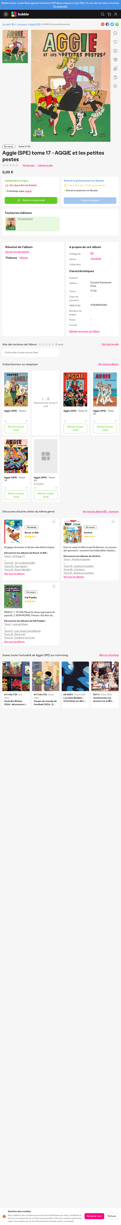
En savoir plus (60, 6)
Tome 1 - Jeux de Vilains (16, 624)
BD (13, 24)
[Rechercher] (103, 14)
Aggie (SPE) (34, 24)
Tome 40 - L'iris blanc (74, 569)
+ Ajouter (23, 257)
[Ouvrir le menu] (6, 14)
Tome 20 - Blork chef (14, 634)
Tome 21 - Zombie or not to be (19, 637)
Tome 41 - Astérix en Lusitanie (78, 573)
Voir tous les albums (108, 364)
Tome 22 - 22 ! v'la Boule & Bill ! (20, 563)
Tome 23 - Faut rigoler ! (15, 566)
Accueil (5, 24)
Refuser (112, 1216)
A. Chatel (39, 484)
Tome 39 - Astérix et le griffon (78, 566)
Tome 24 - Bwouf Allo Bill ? (17, 569)
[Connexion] (116, 14)
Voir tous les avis (110, 344)
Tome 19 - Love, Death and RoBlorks (22, 631)
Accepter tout (94, 1216)
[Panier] (109, 14)
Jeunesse (22, 24)
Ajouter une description (17, 251)
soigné (28, 191)
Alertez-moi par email (34, 200)
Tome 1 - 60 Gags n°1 (14, 556)
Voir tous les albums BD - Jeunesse (101, 511)
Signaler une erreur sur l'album (84, 331)
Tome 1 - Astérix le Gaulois (76, 559)
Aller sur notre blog (109, 655)
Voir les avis (29, 165)
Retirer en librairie (90, 200)
